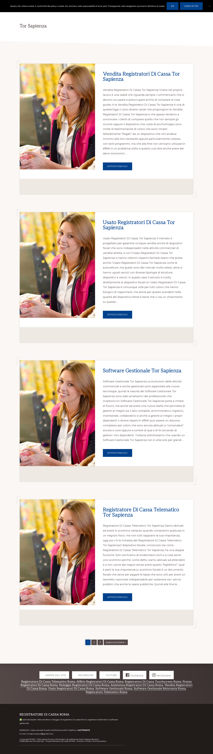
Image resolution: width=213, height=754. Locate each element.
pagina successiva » (116, 642)
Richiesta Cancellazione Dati (69, 739)
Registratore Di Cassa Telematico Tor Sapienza (141, 512)
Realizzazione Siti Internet (32, 741)
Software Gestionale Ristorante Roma (160, 688)
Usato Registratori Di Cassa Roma (71, 688)
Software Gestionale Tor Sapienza (142, 371)
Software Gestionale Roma (113, 688)
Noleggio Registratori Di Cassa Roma (84, 685)
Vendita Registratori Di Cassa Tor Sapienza (141, 76)
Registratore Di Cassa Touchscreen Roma (153, 681)
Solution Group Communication (91, 741)
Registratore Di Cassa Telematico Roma (48, 681)
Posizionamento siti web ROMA (60, 741)
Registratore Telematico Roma (106, 692)
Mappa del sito (91, 739)
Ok (172, 6)
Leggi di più (191, 6)
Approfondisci (119, 167)
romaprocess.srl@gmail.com (39, 734)
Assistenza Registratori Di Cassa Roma (137, 685)
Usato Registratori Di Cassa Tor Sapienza (139, 225)
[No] (209, 6)
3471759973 (84, 730)
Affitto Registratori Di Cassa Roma (100, 681)
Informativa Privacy (46, 739)
